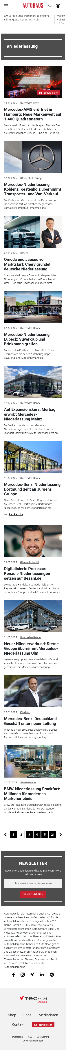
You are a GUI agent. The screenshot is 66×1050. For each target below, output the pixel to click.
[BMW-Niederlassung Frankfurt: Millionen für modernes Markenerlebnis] (33, 761)
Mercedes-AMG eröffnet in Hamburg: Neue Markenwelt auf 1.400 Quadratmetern (32, 114)
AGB (30, 1037)
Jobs (27, 1015)
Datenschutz (43, 1037)
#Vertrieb (25, 712)
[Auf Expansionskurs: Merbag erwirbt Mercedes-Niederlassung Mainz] (33, 382)
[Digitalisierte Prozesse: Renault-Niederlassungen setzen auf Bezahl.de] (33, 541)
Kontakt (18, 1024)
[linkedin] (42, 974)
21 (52, 834)
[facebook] (13, 974)
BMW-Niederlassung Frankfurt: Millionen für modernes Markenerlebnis (32, 794)
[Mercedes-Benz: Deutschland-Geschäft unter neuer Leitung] (33, 691)
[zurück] (5, 834)
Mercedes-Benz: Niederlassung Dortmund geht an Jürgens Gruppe (32, 489)
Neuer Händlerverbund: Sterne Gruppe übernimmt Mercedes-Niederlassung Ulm (31, 649)
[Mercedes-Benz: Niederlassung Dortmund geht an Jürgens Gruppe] (33, 457)
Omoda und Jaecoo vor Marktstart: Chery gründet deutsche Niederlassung (27, 264)
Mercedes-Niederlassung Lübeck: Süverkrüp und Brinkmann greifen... (27, 339)
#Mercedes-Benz (29, 103)
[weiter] (60, 834)
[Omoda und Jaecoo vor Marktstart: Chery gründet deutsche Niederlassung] (33, 232)
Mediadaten (48, 1015)
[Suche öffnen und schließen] (49, 6)
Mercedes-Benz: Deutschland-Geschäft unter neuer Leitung (31, 721)
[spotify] (52, 974)
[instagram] (23, 974)
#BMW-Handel (28, 782)
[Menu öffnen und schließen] (7, 5)
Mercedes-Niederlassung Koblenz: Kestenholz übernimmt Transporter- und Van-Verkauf (32, 189)
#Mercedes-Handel (30, 328)
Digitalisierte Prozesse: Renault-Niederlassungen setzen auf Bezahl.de (27, 573)
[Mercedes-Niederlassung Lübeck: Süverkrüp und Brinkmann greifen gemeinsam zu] (33, 307)
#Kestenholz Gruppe (31, 178)
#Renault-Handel (29, 562)
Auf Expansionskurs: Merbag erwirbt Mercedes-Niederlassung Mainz (30, 414)
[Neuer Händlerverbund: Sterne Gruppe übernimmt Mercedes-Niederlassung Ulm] (33, 616)
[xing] (32, 974)
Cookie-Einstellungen (33, 1040)
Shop (12, 1015)
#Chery (24, 253)
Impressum (17, 1037)
